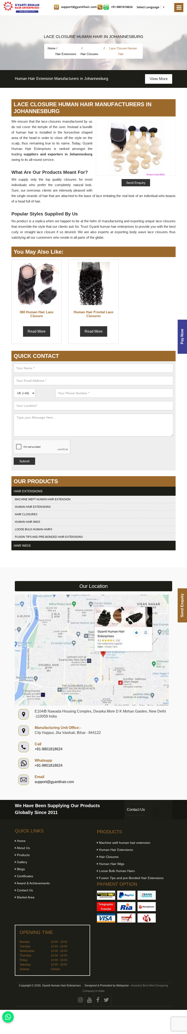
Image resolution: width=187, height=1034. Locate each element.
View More (159, 79)
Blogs (20, 869)
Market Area (25, 897)
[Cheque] (126, 918)
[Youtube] (89, 1000)
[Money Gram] (147, 906)
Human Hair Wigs (27, 521)
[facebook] (98, 1000)
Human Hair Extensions (33, 506)
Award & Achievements (33, 883)
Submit (24, 461)
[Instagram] (80, 1000)
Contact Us (136, 810)
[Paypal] (126, 895)
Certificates (24, 876)
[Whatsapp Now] (8, 1017)
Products (23, 855)
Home (51, 48)
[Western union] (106, 895)
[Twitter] (106, 1000)
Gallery (21, 862)
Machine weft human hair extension (42, 499)
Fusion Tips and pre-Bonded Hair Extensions (49, 536)
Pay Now (182, 336)
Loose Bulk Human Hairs (33, 529)
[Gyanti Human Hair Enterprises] (92, 650)
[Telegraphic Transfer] (106, 906)
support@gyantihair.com (79, 7)
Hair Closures (90, 54)
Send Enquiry (182, 605)
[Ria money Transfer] (126, 906)
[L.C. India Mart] (147, 918)
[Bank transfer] (147, 895)
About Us (23, 848)
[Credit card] (106, 918)
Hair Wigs (22, 545)
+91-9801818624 (121, 7)
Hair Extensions (66, 54)
